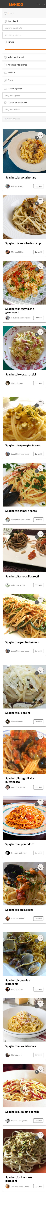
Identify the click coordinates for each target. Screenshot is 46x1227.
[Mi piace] (40, 938)
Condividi (38, 186)
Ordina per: (8, 119)
